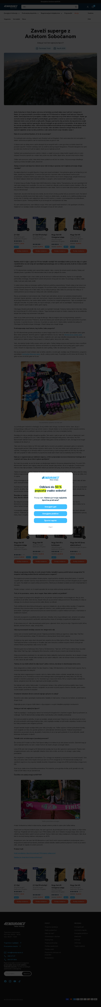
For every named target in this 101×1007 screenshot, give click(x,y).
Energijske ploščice (50, 514)
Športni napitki (50, 520)
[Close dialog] (70, 474)
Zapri (51, 527)
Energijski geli (50, 507)
